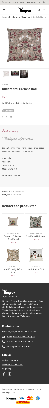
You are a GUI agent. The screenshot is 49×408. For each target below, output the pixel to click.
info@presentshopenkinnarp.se (21, 336)
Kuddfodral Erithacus (36, 236)
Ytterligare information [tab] (17, 138)
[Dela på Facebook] (2, 117)
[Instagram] (9, 375)
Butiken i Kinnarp (10, 360)
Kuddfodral (26, 17)
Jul (9, 17)
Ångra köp (6, 368)
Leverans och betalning (12, 364)
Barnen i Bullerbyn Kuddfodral (13, 238)
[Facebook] (3, 375)
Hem (4, 17)
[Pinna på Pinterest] (11, 117)
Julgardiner (16, 17)
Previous (2, 43)
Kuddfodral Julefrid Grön (13, 271)
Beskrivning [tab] (10, 131)
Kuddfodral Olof (36, 269)
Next (46, 43)
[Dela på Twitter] (6, 117)
